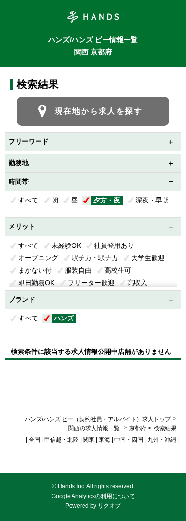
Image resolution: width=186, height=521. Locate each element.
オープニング (38, 258)
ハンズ (64, 318)
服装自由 (78, 270)
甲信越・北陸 (61, 439)
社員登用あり (114, 245)
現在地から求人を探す (99, 111)
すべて (28, 200)
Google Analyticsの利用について (93, 496)
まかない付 (35, 270)
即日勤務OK (36, 283)
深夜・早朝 (152, 200)
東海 (104, 439)
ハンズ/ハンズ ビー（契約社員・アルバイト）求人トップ (98, 419)
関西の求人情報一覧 (94, 428)
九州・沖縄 (161, 439)
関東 (88, 439)
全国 (34, 439)
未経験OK (66, 245)
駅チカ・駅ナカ (95, 258)
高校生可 (117, 270)
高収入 (137, 283)
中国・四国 (128, 439)
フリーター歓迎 (91, 283)
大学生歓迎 (148, 258)
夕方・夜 (106, 200)
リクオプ (109, 505)
